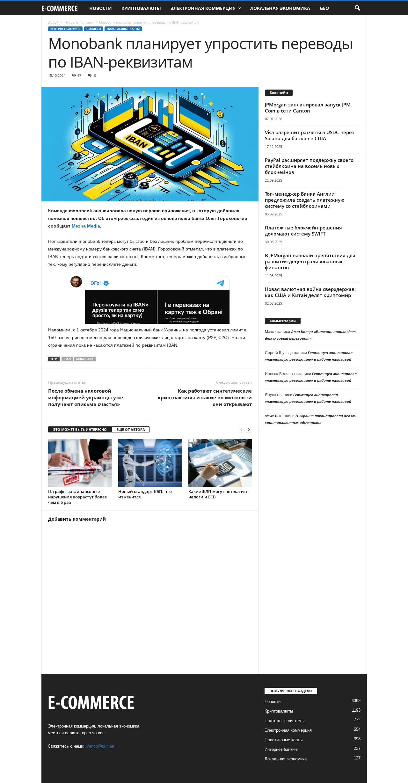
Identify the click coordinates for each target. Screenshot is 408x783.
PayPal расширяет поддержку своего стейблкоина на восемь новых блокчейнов (309, 166)
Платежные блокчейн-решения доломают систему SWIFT (303, 230)
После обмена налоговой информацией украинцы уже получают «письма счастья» (85, 397)
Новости (100, 8)
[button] (357, 8)
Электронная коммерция (203, 8)
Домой (53, 22)
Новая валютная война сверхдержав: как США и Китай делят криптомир (310, 292)
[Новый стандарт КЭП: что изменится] (150, 463)
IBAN (67, 359)
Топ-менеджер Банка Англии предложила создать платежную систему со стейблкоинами (305, 200)
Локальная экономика (280, 8)
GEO (324, 8)
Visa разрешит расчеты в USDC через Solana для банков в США (309, 135)
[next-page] (249, 429)
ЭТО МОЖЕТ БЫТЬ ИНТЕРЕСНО (80, 429)
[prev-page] (241, 429)
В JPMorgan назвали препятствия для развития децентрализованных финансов (310, 261)
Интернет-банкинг (78, 22)
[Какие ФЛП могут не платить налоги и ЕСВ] (220, 463)
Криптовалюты (141, 8)
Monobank (84, 359)
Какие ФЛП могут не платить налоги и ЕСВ (218, 494)
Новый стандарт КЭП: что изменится (145, 494)
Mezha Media (86, 225)
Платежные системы (284, 720)
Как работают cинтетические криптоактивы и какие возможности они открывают (205, 397)
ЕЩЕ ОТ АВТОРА (130, 429)
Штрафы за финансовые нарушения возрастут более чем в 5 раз (77, 497)
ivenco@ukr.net (100, 746)
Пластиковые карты (123, 29)
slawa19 (271, 416)
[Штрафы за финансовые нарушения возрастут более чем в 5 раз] (80, 463)
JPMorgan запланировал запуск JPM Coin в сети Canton (308, 107)
